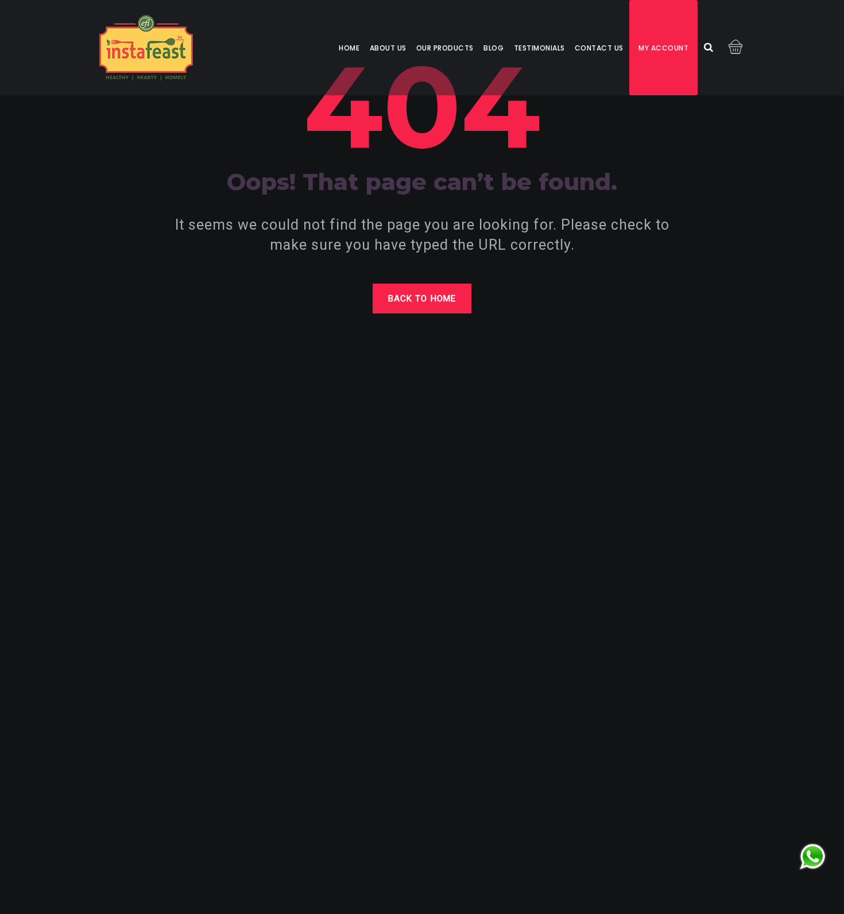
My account (663, 48)
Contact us (599, 48)
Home (349, 48)
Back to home (422, 298)
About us (388, 48)
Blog (493, 48)
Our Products (445, 48)
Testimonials (539, 48)
